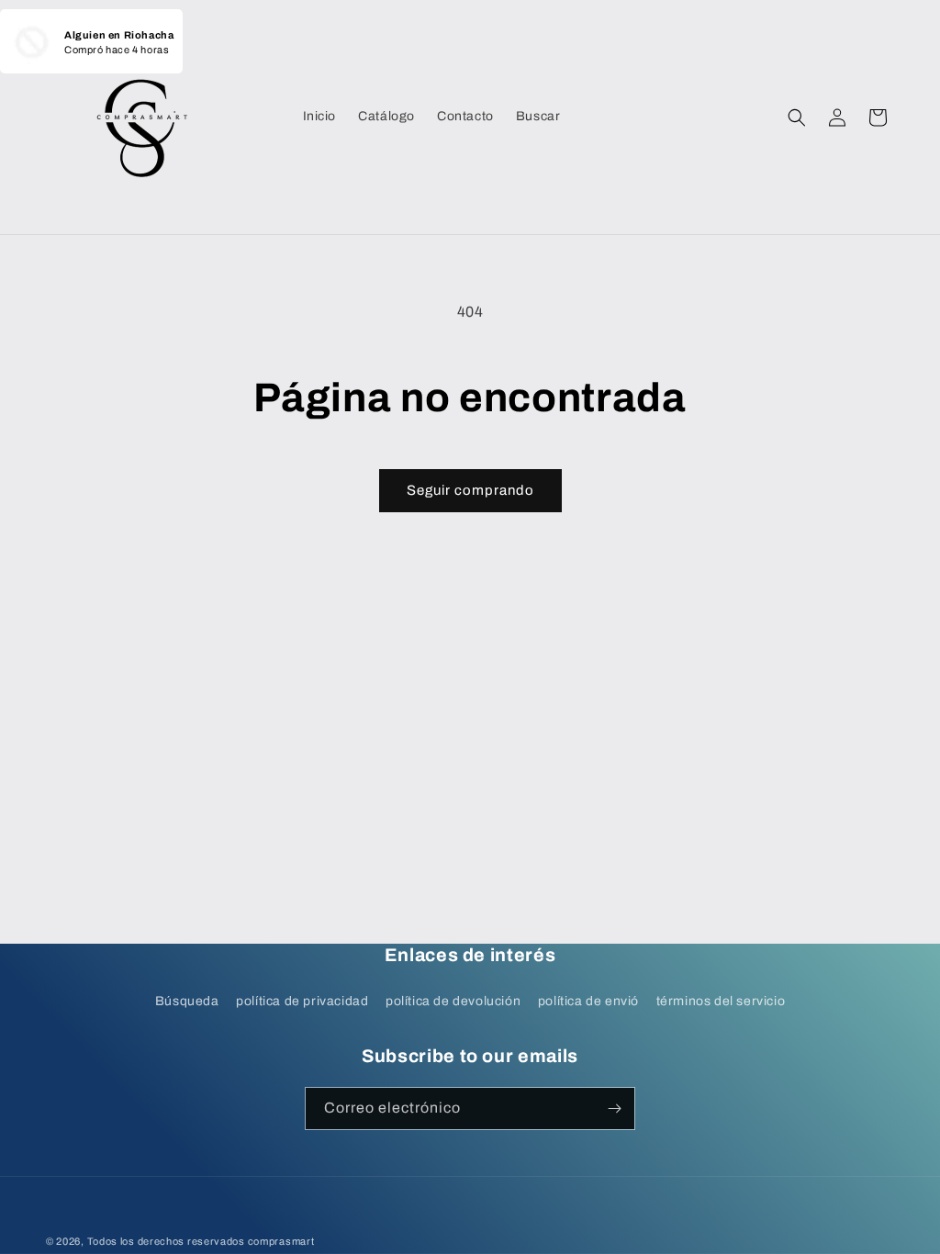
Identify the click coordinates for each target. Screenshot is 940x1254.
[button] (797, 117)
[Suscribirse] (614, 1108)
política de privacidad (302, 1001)
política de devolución (453, 1001)
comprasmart (281, 1241)
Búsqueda (187, 1001)
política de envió (588, 1001)
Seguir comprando (470, 490)
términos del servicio (721, 1001)
